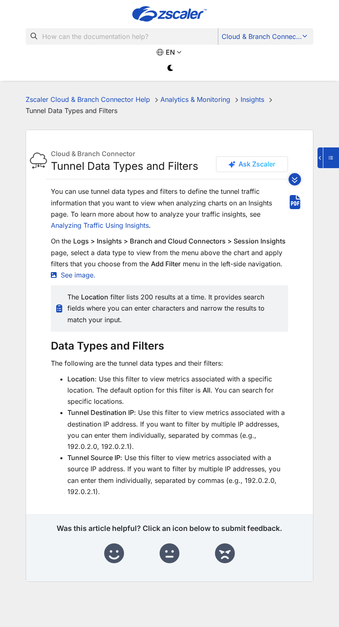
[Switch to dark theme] (170, 68)
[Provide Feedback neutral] (169, 554)
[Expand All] (295, 179)
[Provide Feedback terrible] (225, 554)
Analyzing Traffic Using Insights (100, 225)
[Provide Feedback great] (114, 554)
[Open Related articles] (328, 157)
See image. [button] (78, 275)
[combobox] (122, 36)
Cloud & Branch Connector (263, 36)
